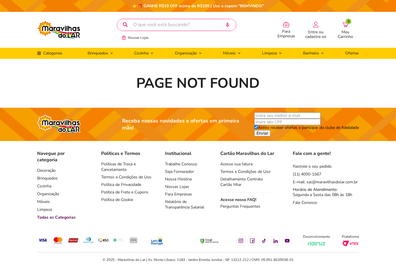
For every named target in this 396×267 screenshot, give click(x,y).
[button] (227, 25)
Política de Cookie (117, 199)
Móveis (43, 201)
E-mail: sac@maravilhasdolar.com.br (325, 182)
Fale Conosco (305, 202)
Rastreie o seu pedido (312, 166)
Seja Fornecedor (179, 171)
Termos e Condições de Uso (126, 177)
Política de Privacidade (121, 184)
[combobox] (176, 25)
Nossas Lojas (138, 37)
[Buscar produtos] (125, 25)
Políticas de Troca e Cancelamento (118, 166)
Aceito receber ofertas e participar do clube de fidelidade (308, 127)
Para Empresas (178, 194)
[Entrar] (315, 29)
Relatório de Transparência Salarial (184, 204)
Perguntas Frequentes (240, 206)
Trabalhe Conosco (181, 164)
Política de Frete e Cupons (124, 192)
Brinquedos (47, 178)
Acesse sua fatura (236, 164)
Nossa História (178, 179)
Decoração (46, 170)
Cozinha (44, 186)
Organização (48, 194)
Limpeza (44, 209)
